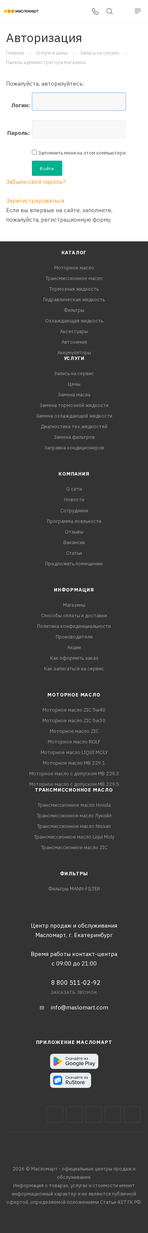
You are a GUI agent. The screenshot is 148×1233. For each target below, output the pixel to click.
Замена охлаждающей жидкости (74, 416)
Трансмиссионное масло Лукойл (74, 815)
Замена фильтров (74, 437)
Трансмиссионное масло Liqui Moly (74, 837)
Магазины (74, 605)
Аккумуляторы (74, 352)
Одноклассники (132, 1114)
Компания (73, 474)
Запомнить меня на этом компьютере (81, 153)
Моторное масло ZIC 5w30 (74, 720)
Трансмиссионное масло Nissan (74, 826)
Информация (74, 590)
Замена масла (74, 394)
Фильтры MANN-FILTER (74, 889)
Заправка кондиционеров (74, 447)
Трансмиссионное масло (74, 278)
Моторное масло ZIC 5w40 (74, 710)
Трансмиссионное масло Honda (74, 805)
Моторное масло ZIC (74, 731)
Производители (74, 637)
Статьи (74, 553)
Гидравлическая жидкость (74, 299)
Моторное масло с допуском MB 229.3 (74, 773)
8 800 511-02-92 (76, 983)
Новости (74, 499)
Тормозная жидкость (74, 289)
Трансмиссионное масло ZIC (74, 847)
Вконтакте (55, 1114)
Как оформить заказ (74, 658)
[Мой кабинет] (123, 12)
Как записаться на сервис (74, 668)
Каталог (74, 252)
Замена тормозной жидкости (74, 405)
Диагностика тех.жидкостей (74, 426)
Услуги (74, 358)
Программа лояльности (74, 521)
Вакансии (74, 542)
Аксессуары (74, 331)
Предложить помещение (74, 563)
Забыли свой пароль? (35, 181)
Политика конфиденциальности (74, 626)
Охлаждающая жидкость (74, 321)
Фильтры (74, 310)
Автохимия (74, 342)
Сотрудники (74, 510)
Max (74, 1114)
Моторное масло (74, 267)
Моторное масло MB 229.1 (74, 763)
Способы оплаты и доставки (74, 615)
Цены (74, 384)
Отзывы (74, 532)
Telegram (93, 1114)
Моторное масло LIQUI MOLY (74, 752)
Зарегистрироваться (35, 200)
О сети (74, 489)
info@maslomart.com (79, 1007)
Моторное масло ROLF (74, 742)
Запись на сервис (74, 373)
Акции (74, 647)
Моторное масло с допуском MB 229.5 (74, 784)
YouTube (113, 1114)
